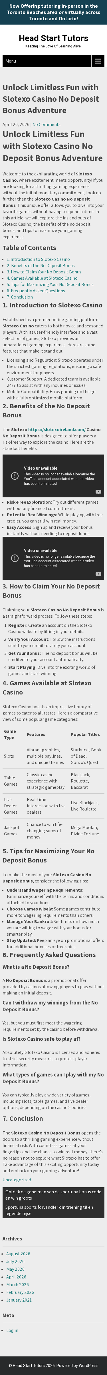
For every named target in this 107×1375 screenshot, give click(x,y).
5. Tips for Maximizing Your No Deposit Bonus (50, 284)
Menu (10, 61)
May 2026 (15, 1269)
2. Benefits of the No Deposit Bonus (41, 266)
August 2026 (18, 1254)
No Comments (46, 124)
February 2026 (20, 1292)
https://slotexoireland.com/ (57, 430)
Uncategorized (17, 1180)
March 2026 (17, 1285)
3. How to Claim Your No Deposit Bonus (44, 272)
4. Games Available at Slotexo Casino (42, 278)
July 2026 (15, 1261)
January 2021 (19, 1300)
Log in (12, 1330)
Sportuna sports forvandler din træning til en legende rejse (49, 1210)
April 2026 (16, 1277)
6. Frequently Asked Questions (36, 291)
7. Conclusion (20, 297)
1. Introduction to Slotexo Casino (38, 259)
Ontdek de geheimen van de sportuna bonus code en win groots (53, 1195)
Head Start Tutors (53, 38)
